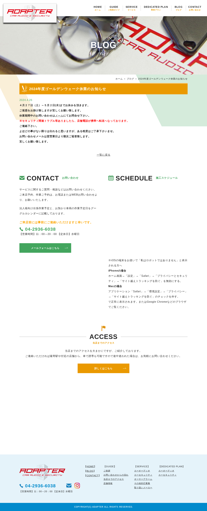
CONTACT (194, 8)
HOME (98, 8)
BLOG (179, 8)
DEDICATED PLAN (156, 8)
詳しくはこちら (103, 368)
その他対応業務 (142, 483)
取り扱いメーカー (143, 487)
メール (59, 115)
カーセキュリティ (143, 475)
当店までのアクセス (114, 479)
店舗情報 (108, 483)
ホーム (119, 78)
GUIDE (114, 8)
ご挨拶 (107, 471)
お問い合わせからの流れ (116, 475)
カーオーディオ (142, 471)
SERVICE (132, 8)
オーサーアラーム (143, 479)
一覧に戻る (103, 154)
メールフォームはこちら (45, 248)
